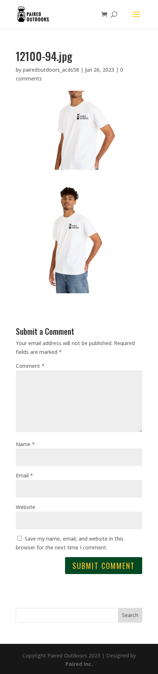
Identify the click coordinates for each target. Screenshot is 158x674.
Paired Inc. (79, 663)
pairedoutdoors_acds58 (51, 69)
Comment (30, 365)
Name (25, 444)
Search (130, 615)
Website (25, 506)
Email (24, 475)
